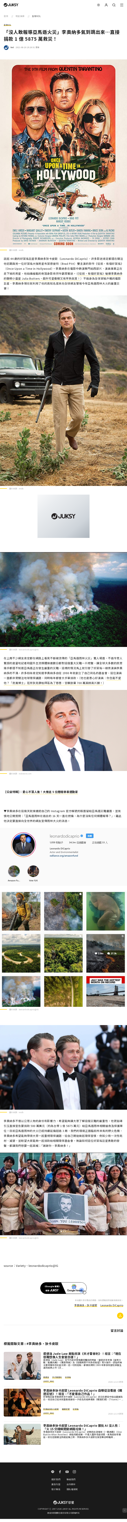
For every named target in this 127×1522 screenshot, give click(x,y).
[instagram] (74, 1472)
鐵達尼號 (66, 1409)
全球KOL (7, 25)
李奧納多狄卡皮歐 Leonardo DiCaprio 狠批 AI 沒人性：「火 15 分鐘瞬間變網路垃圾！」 (82, 1427)
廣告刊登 (55, 1484)
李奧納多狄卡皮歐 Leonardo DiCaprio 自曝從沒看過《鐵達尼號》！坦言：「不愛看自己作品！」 (82, 1392)
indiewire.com (25, 773)
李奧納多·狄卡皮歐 (85, 1305)
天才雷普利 (57, 1377)
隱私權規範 (72, 1489)
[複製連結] (120, 1316)
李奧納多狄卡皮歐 (51, 1409)
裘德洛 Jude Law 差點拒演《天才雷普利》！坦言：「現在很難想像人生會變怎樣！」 (82, 1355)
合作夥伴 (71, 1484)
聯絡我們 (71, 1479)
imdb (21, 250)
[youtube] (67, 1472)
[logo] (11, 5)
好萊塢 (68, 1377)
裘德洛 (46, 1377)
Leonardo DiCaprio (111, 1305)
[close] (124, 1510)
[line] (52, 1472)
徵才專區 (55, 1489)
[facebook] (60, 1472)
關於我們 (55, 1479)
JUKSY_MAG (48, 1381)
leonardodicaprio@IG (29, 649)
